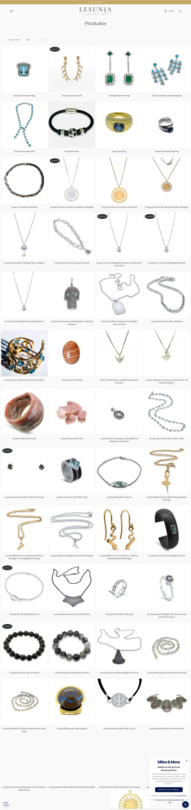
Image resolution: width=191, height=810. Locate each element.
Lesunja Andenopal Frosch (71, 438)
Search (171, 11)
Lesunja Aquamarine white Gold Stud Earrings (24, 497)
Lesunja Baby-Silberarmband (119, 497)
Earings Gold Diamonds (72, 95)
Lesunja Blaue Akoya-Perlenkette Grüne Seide (166, 672)
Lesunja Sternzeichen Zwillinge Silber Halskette (24, 263)
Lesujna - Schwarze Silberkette (24, 207)
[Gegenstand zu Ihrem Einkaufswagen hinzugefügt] (180, 11)
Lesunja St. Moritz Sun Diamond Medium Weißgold (71, 207)
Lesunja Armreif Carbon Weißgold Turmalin (166, 555)
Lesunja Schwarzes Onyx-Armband (24, 672)
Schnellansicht (25, 69)
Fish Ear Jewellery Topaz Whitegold (167, 95)
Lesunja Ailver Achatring (71, 380)
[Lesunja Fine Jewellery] (95, 10)
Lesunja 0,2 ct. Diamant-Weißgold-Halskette (166, 263)
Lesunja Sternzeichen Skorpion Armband (71, 263)
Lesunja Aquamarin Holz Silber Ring (72, 497)
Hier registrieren (180, 795)
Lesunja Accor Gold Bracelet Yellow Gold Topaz (24, 380)
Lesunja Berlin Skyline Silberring (119, 614)
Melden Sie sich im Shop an (169, 790)
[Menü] (11, 11)
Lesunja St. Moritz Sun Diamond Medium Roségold (166, 207)
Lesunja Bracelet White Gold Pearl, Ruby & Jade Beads (72, 787)
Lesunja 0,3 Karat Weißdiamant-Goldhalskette (24, 321)
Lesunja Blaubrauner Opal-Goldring (72, 728)
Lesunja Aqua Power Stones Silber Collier (166, 438)
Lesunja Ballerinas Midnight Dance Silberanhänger (71, 555)
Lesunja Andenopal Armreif (24, 438)
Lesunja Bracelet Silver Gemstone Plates (166, 728)
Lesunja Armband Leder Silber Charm (119, 728)
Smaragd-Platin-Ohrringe (119, 95)
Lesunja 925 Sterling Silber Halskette (166, 321)
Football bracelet (72, 151)
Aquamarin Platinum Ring (24, 95)
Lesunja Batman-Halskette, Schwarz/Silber (72, 614)
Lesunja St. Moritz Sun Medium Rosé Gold (119, 207)
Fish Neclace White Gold (24, 151)
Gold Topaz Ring (119, 151)
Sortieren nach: (14, 40)
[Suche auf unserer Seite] (175, 11)
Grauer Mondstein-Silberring (167, 151)
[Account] (165, 11)
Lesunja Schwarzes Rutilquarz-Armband (72, 672)
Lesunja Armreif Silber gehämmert (24, 614)
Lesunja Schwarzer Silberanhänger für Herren (119, 672)
